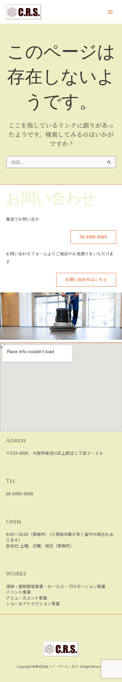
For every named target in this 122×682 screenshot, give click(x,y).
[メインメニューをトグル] (110, 12)
